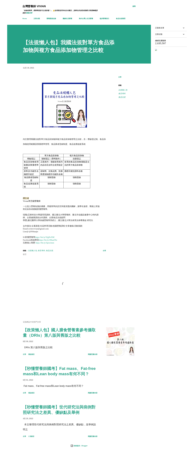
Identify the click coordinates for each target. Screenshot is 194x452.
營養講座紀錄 (51, 18)
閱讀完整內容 (92, 354)
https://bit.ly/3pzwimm (45, 243)
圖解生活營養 (67, 18)
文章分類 (37, 18)
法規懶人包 (122, 90)
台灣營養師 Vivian (34, 6)
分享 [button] (119, 77)
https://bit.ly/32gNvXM (44, 237)
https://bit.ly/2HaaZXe (48, 240)
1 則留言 (31, 436)
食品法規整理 (120, 18)
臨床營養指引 (104, 18)
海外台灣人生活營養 (86, 18)
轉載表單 (29, 13)
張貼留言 (31, 354)
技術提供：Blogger (80, 446)
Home (24, 18)
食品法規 (122, 97)
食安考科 (122, 93)
